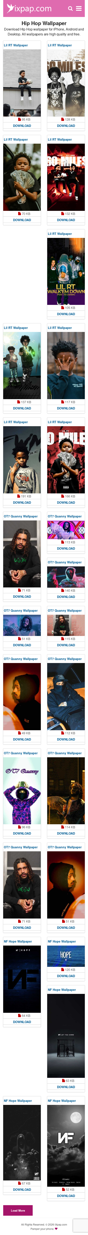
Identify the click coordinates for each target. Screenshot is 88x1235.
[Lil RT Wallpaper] (22, 83)
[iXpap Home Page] (28, 8)
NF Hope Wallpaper (18, 941)
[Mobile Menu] (79, 8)
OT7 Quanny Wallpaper (21, 516)
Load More (18, 1210)
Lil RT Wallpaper (16, 45)
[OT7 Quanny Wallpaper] (22, 554)
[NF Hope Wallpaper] (22, 979)
